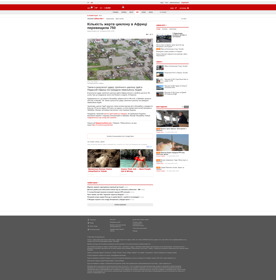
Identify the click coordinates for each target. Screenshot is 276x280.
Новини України (160, 156)
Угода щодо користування (140, 228)
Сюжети (159, 62)
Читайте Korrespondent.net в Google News (120, 136)
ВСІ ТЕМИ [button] (183, 19)
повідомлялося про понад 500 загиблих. (102, 117)
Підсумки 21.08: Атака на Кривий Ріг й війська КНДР (175, 93)
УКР (92, 3)
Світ (137, 12)
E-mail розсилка (95, 229)
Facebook (93, 220)
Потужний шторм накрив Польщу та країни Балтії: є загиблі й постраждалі (115, 197)
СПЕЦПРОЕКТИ (185, 3)
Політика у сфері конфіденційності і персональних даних (138, 224)
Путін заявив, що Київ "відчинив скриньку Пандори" (108, 194)
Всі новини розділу (92, 15)
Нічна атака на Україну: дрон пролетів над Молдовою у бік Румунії (170, 45)
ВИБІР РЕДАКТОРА (161, 107)
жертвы (97, 142)
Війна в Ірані (109, 19)
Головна (115, 12)
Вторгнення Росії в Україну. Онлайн (176, 73)
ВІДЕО (162, 3)
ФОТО (166, 3)
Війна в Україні (120, 19)
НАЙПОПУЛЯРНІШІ (175, 3)
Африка (92, 142)
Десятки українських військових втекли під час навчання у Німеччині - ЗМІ (116, 189)
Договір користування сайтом (141, 219)
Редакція (135, 231)
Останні (158, 29)
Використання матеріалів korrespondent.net (118, 225)
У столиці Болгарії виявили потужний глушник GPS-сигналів (110, 192)
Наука (151, 12)
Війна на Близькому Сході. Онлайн (170, 49)
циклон (102, 142)
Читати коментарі (120, 205)
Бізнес (144, 12)
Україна (123, 12)
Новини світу (160, 25)
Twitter (92, 223)
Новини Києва (110, 19)
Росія (100, 15)
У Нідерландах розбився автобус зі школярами (179, 35)
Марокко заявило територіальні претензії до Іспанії (107, 187)
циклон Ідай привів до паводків (115, 114)
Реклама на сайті (115, 222)
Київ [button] (88, 8)
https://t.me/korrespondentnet (102, 125)
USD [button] (101, 8)
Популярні (164, 29)
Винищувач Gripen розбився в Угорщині (169, 51)
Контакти (113, 219)
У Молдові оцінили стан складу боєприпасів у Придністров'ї (110, 199)
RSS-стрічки (93, 226)
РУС (88, 3)
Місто (131, 12)
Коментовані (172, 29)
